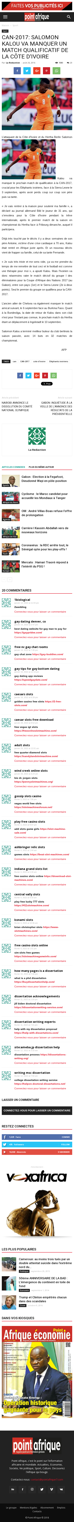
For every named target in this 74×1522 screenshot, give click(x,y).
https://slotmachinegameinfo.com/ (35, 956)
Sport (5, 31)
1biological (22, 599)
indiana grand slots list (31, 868)
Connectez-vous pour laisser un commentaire (40, 611)
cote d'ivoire (39, 361)
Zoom (22, 1305)
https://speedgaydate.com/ (30, 679)
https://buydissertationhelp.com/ (34, 981)
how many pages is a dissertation (38, 970)
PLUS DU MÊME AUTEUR (41, 467)
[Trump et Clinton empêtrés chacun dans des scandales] (9, 1302)
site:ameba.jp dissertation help (37, 1047)
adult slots (22, 745)
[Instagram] (32, 1489)
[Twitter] (41, 1489)
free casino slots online (31, 945)
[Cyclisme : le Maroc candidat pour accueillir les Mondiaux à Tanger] (11, 498)
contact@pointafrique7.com (47, 1479)
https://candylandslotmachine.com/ (36, 756)
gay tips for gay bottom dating (37, 668)
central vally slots (27, 894)
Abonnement (47, 1507)
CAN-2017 (24, 361)
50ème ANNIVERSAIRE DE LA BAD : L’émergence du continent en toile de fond (44, 1282)
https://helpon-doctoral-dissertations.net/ (39, 1083)
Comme (66, 1137)
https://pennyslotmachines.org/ (33, 781)
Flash (5, 553)
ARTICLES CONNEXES (13, 467)
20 (71, 62)
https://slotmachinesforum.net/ (33, 807)
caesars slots (23, 694)
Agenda (6, 519)
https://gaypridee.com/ (28, 632)
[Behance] (12, 1489)
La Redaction (13, 62)
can (14, 361)
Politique (24, 1271)
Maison (5, 25)
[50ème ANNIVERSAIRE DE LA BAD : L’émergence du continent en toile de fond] (9, 1283)
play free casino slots (29, 821)
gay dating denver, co (30, 621)
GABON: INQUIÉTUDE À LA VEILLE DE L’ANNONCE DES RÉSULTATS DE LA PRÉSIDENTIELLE (56, 408)
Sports (6, 485)
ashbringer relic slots (29, 847)
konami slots (23, 919)
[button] (69, 17)
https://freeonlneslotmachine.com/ (35, 730)
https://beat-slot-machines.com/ (49, 854)
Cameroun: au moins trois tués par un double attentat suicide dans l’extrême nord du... (45, 1263)
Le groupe (11, 1507)
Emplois (61, 1507)
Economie (24, 1290)
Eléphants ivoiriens (58, 361)
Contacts (37, 1511)
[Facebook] (22, 1489)
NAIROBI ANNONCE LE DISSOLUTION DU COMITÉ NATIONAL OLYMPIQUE (17, 406)
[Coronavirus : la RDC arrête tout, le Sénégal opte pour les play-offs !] (11, 549)
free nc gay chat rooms (31, 647)
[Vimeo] (51, 1489)
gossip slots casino (27, 796)
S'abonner (64, 1152)
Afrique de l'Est (10, 536)
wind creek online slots (31, 770)
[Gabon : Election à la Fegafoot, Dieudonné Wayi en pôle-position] (11, 481)
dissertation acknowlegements (37, 996)
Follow (65, 1144)
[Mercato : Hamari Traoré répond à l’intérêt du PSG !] (11, 566)
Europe (6, 571)
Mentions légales (28, 1507)
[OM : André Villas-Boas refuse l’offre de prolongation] (11, 515)
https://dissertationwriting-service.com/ (38, 1007)
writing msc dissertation (32, 1072)
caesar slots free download (34, 719)
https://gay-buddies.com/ (47, 654)
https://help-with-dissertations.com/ (36, 1032)
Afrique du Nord (10, 502)
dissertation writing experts (35, 1021)
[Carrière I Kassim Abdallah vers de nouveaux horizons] (11, 532)
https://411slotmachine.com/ (31, 905)
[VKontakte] (61, 1489)
